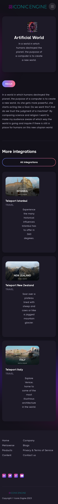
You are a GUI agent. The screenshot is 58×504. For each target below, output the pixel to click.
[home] (24, 7)
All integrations (29, 162)
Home (5, 440)
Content (6, 455)
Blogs (26, 445)
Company (28, 440)
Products (7, 450)
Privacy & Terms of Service (38, 450)
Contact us (29, 455)
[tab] (8, 83)
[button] (52, 6)
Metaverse (8, 445)
